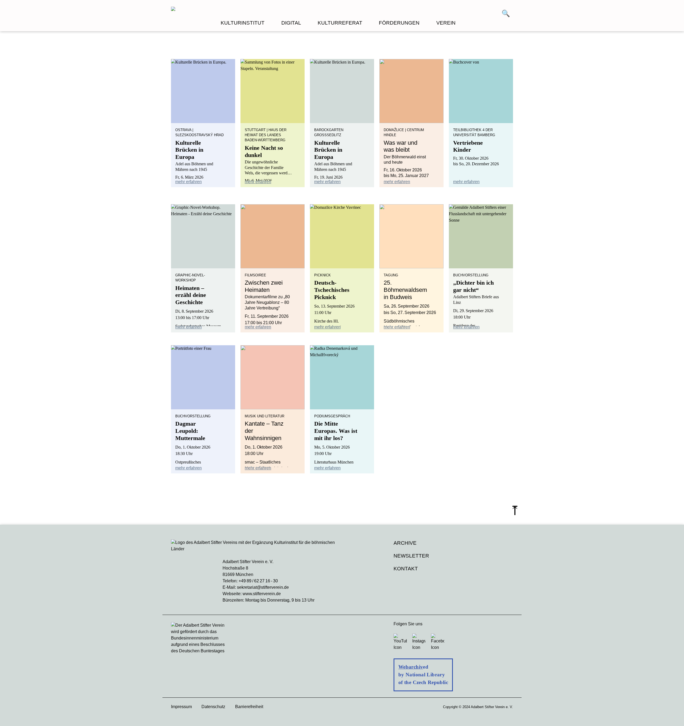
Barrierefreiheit (249, 706)
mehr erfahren (188, 181)
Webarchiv (410, 667)
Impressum (181, 706)
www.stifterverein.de (262, 593)
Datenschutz (213, 706)
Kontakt (406, 568)
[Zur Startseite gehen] (256, 9)
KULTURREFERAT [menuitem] (340, 23)
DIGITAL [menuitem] (291, 23)
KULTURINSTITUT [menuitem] (243, 23)
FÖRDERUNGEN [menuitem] (399, 23)
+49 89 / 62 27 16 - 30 (258, 581)
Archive (405, 543)
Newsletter (411, 556)
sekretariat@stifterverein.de (263, 587)
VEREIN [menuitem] (446, 23)
